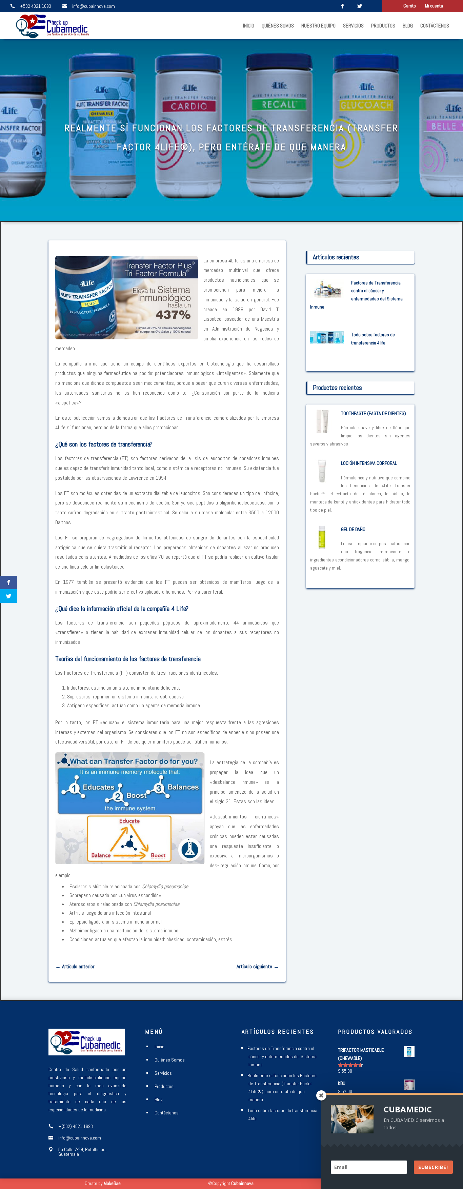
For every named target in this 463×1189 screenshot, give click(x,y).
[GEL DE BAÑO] (322, 545)
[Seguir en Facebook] (342, 6)
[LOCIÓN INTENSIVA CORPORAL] (322, 479)
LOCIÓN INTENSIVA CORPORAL (369, 463)
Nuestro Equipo (318, 25)
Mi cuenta (434, 6)
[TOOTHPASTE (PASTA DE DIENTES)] (322, 429)
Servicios (353, 25)
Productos (383, 25)
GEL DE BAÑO (353, 529)
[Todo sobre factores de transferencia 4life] (327, 339)
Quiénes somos (278, 25)
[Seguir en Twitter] (359, 6)
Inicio (248, 25)
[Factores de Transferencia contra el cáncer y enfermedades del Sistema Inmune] (327, 294)
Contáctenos (434, 25)
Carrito (409, 6)
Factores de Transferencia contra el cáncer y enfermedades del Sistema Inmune (282, 1056)
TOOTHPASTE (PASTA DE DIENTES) (373, 413)
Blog (408, 25)
